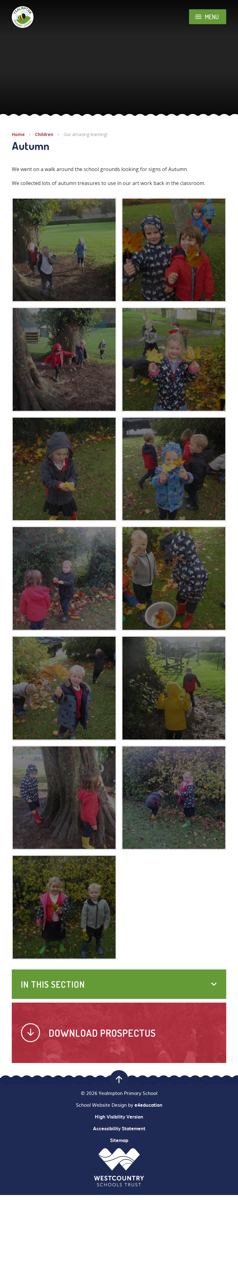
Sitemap (119, 1140)
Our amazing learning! (85, 134)
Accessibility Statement (119, 1128)
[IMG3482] (173, 797)
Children (44, 134)
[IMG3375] (173, 359)
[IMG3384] (64, 250)
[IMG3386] (64, 797)
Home (18, 134)
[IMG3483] (64, 907)
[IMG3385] (173, 688)
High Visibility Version (119, 1116)
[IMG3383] (64, 359)
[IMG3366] (64, 688)
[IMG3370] (64, 469)
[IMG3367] (173, 578)
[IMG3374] (173, 250)
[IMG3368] (64, 578)
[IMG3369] (173, 469)
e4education (148, 1104)
